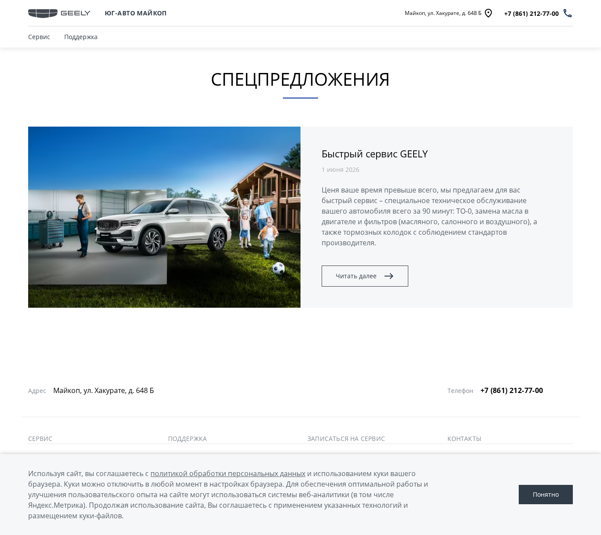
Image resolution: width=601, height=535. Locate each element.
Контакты (464, 439)
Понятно (546, 494)
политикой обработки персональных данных (227, 473)
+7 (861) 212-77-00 (511, 390)
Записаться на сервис (346, 439)
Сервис (39, 37)
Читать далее (356, 276)
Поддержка (81, 37)
